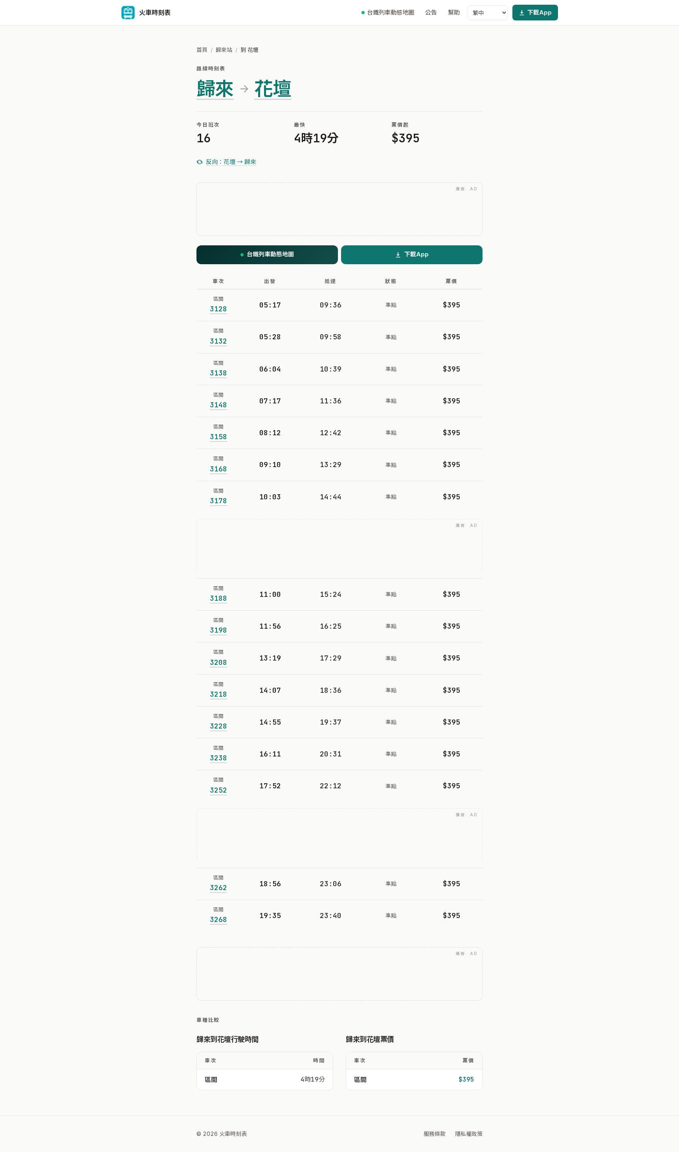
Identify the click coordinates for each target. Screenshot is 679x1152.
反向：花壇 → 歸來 (231, 162)
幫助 (454, 12)
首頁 (201, 49)
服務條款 (435, 1133)
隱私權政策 (469, 1133)
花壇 (273, 88)
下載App (539, 12)
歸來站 (224, 49)
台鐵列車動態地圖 (390, 12)
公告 (431, 12)
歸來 (215, 88)
